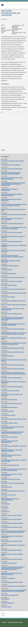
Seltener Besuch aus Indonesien (9, 595)
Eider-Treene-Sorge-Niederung (9, 437)
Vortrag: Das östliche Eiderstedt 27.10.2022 (12, 348)
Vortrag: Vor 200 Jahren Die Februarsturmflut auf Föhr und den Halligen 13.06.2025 (14, 205)
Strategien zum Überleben (8, 578)
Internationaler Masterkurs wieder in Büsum (12, 161)
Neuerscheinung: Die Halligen (9, 399)
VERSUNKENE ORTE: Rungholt (10, 265)
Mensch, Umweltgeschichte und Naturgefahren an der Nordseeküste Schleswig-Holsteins (13, 531)
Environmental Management (8, 273)
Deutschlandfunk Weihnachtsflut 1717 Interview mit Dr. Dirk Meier (13, 460)
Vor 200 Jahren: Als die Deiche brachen (11, 232)
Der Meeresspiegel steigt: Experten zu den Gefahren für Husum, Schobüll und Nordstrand (13, 373)
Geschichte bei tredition (7, 411)
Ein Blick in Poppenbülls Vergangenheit (11, 241)
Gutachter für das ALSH (7, 355)
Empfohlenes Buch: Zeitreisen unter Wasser (12, 368)
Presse (3, 613)
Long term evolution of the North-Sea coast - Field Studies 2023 (12, 309)
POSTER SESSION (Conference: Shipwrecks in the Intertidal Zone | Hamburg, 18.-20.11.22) (14, 333)
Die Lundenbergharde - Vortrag (9, 423)
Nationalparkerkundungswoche (9, 407)
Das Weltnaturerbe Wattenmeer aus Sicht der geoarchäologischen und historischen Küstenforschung (13, 184)
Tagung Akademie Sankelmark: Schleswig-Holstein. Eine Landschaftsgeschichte (12, 432)
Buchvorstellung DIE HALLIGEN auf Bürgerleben (10, 261)
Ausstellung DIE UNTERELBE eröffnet (11, 550)
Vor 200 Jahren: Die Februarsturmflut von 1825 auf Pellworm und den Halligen (13, 228)
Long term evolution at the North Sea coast (12, 352)
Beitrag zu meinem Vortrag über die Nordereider (14, 304)
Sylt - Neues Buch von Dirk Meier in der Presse (13, 446)
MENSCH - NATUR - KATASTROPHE (11, 515)
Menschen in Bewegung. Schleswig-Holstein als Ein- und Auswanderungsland (14, 469)
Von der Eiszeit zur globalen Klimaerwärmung (13, 289)
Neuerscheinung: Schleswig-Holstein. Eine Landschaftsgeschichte (12, 427)
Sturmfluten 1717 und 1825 (8, 494)
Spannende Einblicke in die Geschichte (11, 559)
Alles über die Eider (6, 487)
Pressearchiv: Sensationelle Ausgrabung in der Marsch (13, 338)
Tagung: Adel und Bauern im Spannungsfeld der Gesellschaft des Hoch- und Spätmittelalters (14, 590)
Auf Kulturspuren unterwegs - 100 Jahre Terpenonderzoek (11, 474)
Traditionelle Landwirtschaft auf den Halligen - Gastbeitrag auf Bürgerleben (13, 324)
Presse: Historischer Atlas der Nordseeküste (12, 329)
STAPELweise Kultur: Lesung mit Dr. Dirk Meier (13, 214)
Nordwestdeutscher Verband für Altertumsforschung (9, 441)
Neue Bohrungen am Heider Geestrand (11, 313)
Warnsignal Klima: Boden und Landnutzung (12, 364)
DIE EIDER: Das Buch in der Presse (10, 479)
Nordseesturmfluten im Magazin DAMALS (12, 523)
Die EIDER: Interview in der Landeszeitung (12, 483)
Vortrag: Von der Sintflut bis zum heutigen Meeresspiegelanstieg (12, 178)
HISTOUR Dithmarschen (7, 602)
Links (3, 615)
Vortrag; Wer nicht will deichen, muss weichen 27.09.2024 (13, 251)
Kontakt (4, 622)
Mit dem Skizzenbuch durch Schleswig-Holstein (13, 419)
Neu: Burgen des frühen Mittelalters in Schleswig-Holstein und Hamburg (11, 173)
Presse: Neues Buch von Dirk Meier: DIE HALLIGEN (12, 395)
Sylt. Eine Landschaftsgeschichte (10, 465)
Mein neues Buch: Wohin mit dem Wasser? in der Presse (13, 237)
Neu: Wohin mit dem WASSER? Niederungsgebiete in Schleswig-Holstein (12, 256)
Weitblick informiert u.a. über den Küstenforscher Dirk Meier (14, 246)
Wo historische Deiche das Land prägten (12, 582)
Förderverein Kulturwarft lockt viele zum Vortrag (13, 293)
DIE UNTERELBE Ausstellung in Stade (11, 527)
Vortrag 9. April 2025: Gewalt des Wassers (12, 223)
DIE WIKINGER (5, 599)
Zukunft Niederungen (6, 269)
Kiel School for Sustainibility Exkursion (11, 403)
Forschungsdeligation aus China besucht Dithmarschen (12, 536)
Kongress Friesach (6, 606)
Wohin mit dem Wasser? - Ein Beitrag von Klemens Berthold (12, 219)
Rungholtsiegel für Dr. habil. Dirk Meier (11, 519)
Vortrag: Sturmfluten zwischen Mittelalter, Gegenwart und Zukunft (12, 195)
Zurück (3, 150)
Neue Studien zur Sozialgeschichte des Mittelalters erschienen (11, 574)
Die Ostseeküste (5, 503)
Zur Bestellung (5, 83)
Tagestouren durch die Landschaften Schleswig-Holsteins (14, 360)
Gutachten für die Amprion (8, 296)
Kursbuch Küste (5, 511)
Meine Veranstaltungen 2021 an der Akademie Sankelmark (13, 382)
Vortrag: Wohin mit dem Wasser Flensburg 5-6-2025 (13, 210)
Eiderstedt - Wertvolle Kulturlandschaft (11, 377)
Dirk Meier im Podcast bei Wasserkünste (12, 168)
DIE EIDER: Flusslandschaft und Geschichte (13, 491)
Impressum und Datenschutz (15, 622)
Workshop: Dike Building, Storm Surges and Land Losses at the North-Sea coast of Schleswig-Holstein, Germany (12, 568)
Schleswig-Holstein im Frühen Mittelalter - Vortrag (12, 554)
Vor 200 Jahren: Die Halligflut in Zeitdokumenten (9, 189)
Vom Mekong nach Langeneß (9, 563)
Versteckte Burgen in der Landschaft (10, 164)
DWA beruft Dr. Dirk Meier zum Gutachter (12, 281)
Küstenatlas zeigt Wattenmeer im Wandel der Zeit (13, 545)
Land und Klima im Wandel (8, 415)
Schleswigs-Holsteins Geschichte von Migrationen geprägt (11, 455)
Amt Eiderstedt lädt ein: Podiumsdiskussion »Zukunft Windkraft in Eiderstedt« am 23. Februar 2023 (12, 319)
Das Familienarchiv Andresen (9, 285)
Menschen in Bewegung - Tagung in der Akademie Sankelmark (11, 450)
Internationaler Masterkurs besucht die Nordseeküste (11, 200)
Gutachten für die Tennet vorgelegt (10, 390)
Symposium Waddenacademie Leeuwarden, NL (14, 586)
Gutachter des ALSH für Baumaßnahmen (12, 386)
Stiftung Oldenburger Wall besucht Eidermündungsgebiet (10, 499)
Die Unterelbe (5, 507)
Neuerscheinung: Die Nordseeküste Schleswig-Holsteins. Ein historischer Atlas (13, 343)
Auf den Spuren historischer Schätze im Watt (13, 277)
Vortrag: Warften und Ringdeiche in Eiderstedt (13, 300)
